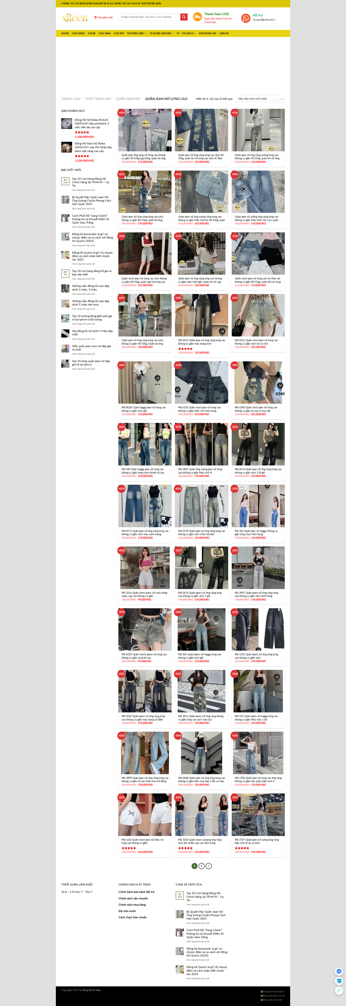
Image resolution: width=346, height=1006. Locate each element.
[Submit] (184, 17)
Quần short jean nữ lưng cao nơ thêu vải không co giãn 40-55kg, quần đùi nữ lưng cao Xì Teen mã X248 (258, 282)
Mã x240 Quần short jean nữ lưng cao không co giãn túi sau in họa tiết (256, 409)
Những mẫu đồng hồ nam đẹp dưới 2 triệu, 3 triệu (90, 288)
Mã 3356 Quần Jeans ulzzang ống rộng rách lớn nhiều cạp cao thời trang (199, 841)
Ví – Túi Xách (185, 33)
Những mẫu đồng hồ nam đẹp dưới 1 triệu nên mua (90, 303)
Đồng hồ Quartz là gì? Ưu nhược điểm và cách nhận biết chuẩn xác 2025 (92, 256)
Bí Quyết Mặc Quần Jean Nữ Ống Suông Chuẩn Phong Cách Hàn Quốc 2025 (91, 201)
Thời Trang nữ (98, 99)
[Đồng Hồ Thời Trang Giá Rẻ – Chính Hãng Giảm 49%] (75, 18)
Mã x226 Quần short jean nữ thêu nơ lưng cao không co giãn (142, 841)
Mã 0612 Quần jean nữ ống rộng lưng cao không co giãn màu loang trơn (201, 342)
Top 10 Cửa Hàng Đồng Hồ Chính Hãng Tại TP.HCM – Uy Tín (90, 182)
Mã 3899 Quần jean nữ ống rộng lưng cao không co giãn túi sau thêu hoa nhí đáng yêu (145, 781)
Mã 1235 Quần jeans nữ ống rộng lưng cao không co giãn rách (256, 656)
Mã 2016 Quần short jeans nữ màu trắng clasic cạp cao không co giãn (144, 595)
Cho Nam (105, 33)
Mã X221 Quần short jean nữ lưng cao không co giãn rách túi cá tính (256, 342)
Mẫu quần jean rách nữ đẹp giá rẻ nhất (91, 348)
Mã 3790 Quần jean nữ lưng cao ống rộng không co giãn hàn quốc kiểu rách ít (258, 780)
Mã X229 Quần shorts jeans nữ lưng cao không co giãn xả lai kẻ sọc (144, 656)
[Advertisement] (173, 64)
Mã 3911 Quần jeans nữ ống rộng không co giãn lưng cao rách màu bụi (200, 718)
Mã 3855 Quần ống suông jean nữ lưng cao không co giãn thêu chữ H (200, 471)
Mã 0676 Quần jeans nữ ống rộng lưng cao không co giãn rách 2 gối (199, 595)
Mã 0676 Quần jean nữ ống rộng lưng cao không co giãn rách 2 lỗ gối (258, 471)
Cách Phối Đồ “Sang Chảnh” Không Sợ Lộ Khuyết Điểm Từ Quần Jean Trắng (90, 219)
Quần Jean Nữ (128, 99)
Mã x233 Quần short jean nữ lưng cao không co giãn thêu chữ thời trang (199, 409)
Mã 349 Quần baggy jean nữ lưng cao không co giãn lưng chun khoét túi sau (143, 471)
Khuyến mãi (105, 17)
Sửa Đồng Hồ (207, 33)
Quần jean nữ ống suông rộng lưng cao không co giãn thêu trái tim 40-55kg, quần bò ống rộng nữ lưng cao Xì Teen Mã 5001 (201, 221)
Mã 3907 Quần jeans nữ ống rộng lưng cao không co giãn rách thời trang (256, 595)
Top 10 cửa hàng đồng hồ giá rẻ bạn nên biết (91, 273)
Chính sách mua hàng (132, 904)
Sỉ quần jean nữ (160, 33)
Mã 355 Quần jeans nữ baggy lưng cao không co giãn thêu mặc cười (256, 718)
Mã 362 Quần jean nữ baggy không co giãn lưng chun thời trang (256, 533)
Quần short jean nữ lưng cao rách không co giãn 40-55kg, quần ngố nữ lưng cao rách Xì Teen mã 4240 (144, 282)
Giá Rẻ (92, 33)
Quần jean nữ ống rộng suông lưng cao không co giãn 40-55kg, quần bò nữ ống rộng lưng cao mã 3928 (257, 158)
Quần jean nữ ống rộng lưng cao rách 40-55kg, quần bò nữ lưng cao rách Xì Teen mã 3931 (201, 158)
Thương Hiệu (135, 33)
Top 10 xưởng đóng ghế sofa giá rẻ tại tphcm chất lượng (92, 318)
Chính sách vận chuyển (133, 898)
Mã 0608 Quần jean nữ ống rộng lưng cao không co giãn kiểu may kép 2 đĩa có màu (201, 780)
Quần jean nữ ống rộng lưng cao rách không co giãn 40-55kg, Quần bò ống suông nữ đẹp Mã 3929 (142, 343)
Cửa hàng (78, 33)
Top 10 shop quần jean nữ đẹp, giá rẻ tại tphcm (91, 363)
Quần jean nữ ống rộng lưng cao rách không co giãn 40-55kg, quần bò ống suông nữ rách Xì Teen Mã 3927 (142, 220)
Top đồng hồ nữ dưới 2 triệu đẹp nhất (92, 333)
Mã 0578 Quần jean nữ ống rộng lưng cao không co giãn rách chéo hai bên (201, 533)
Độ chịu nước (127, 911)
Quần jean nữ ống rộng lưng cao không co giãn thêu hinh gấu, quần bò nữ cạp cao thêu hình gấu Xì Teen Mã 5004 (200, 282)
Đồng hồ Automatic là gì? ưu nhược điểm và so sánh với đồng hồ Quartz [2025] (92, 237)
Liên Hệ (224, 33)
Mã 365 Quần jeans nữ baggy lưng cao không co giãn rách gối (199, 656)
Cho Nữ (119, 33)
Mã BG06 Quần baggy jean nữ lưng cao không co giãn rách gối (144, 409)
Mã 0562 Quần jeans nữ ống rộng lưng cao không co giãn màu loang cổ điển (143, 718)
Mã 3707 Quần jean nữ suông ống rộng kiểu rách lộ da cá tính (257, 841)
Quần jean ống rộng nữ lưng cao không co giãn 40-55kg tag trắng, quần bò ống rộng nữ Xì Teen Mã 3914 (143, 158)
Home (65, 33)
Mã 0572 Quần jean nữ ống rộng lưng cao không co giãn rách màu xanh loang (145, 533)
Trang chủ (70, 99)
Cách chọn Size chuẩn (133, 917)
